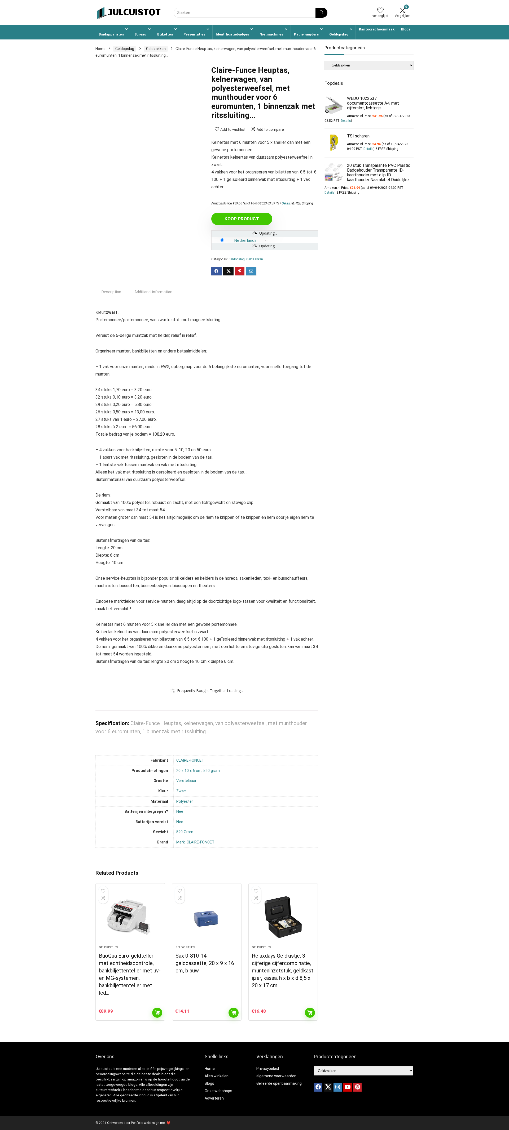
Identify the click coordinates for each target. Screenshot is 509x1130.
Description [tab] (111, 292)
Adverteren (214, 1098)
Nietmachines (271, 34)
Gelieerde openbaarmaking (279, 1083)
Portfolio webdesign (145, 1123)
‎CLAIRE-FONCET (190, 760)
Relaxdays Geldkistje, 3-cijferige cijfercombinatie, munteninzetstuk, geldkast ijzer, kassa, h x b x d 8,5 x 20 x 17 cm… (282, 971)
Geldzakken (156, 49)
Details (286, 203)
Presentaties (194, 34)
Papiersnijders (306, 34)
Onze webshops (218, 1091)
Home (100, 49)
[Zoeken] (321, 13)
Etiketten (165, 34)
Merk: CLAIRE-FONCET (195, 842)
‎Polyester (184, 801)
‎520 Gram (184, 832)
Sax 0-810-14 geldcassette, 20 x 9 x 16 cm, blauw (204, 963)
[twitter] (328, 1087)
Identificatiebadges (232, 34)
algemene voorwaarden (276, 1076)
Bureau (140, 34)
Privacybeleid (267, 1068)
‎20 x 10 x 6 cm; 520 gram (198, 771)
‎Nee (179, 811)
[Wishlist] (380, 11)
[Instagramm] (338, 1087)
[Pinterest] (357, 1087)
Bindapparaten (111, 34)
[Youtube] (347, 1087)
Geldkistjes (108, 947)
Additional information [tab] (153, 292)
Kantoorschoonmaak (376, 29)
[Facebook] (318, 1087)
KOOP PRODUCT (242, 218)
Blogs (405, 29)
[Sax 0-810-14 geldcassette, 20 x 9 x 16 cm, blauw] (206, 917)
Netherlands (245, 240)
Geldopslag (338, 34)
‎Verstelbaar (186, 781)
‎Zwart (181, 791)
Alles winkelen (217, 1076)
